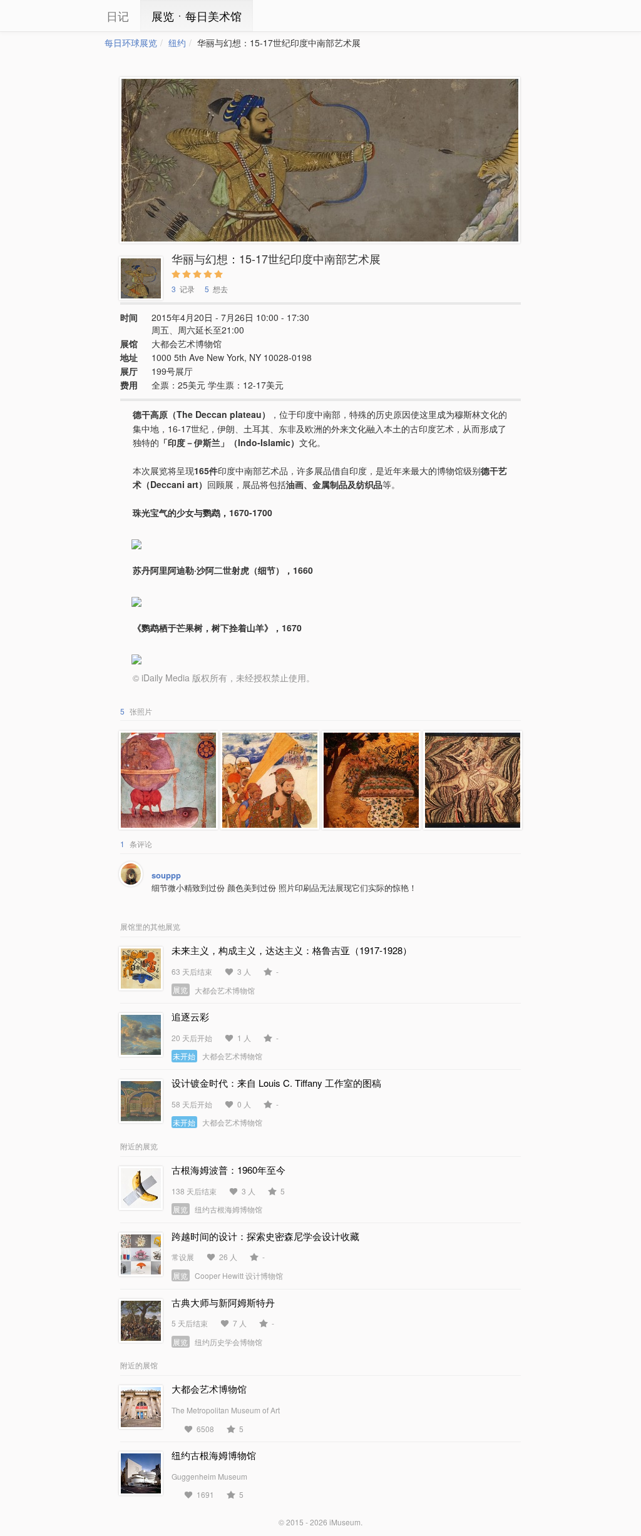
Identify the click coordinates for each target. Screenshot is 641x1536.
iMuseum (345, 1522)
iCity (67, 16)
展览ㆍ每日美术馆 (196, 16)
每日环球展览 (131, 42)
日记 (117, 16)
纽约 (177, 42)
